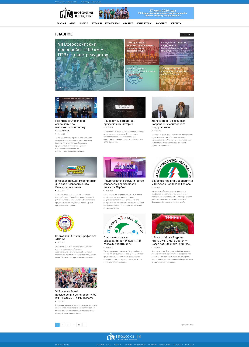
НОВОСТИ (83, 23)
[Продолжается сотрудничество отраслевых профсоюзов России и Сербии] (124, 167)
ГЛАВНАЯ (61, 23)
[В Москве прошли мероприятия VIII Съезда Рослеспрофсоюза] (173, 167)
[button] (191, 23)
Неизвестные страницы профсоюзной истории (118, 122)
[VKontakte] (187, 2)
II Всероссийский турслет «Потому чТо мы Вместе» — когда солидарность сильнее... (172, 240)
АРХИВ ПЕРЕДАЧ (144, 23)
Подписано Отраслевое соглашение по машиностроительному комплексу (70, 125)
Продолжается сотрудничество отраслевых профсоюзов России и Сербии (123, 184)
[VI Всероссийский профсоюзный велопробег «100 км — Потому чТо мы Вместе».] (76, 278)
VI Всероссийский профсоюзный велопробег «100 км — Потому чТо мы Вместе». (75, 294)
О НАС (72, 23)
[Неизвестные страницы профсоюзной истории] (124, 107)
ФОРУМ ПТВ (161, 23)
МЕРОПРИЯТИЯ (112, 23)
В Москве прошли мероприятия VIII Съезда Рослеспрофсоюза (172, 182)
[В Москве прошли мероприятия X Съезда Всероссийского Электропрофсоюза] (76, 167)
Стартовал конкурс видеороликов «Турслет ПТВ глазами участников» (122, 240)
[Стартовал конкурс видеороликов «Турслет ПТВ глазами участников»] (124, 224)
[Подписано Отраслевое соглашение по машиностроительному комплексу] (76, 107)
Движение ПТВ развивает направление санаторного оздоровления (168, 124)
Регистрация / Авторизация (91, 2)
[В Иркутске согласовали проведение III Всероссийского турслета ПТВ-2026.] (176, 52)
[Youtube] (192, 2)
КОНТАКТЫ (176, 23)
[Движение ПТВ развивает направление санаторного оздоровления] (173, 107)
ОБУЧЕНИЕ (128, 23)
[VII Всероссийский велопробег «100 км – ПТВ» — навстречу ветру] (89, 69)
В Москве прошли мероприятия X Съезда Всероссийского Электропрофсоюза (75, 184)
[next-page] (84, 325)
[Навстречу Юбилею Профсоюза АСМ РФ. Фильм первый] (142, 74)
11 (79, 325)
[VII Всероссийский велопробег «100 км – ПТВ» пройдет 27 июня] (176, 78)
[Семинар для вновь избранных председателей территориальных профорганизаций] (142, 52)
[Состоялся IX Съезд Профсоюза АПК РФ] (76, 223)
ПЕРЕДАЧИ (97, 23)
